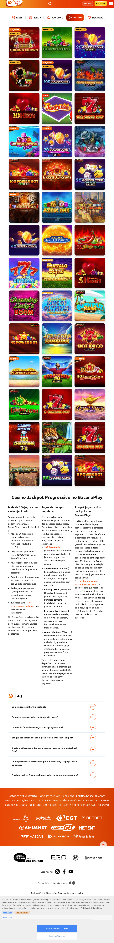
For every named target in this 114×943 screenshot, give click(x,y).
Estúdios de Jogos (16, 805)
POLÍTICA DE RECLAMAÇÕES (90, 796)
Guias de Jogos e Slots (96, 800)
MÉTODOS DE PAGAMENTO (23, 796)
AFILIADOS (68, 796)
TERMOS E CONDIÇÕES (16, 800)
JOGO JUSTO (50, 805)
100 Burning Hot (52, 547)
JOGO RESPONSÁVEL (50, 796)
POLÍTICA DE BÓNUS (70, 800)
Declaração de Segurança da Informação (84, 805)
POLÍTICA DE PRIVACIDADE (44, 800)
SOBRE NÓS (35, 805)
